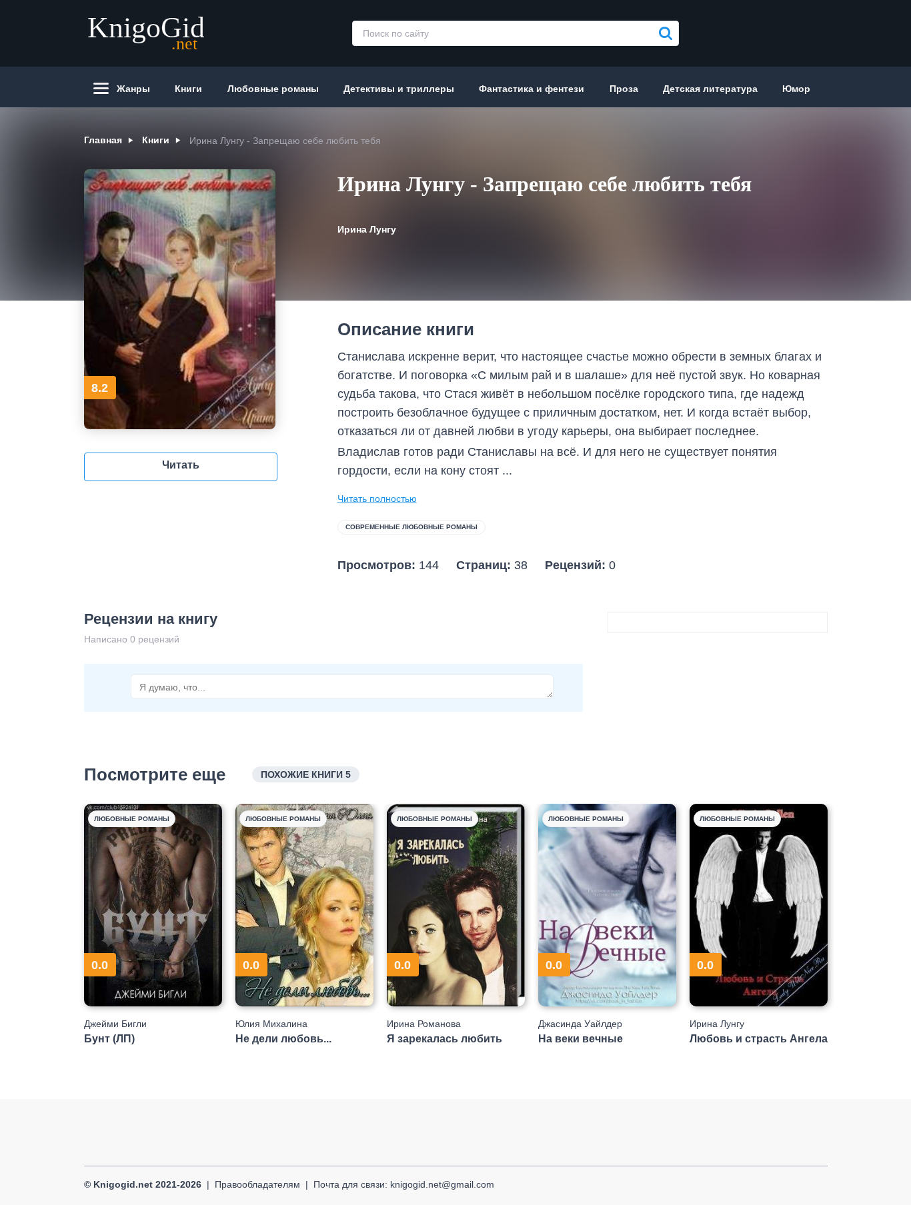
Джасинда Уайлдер (580, 1023)
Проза (624, 88)
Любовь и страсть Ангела (759, 1038)
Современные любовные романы (411, 527)
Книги (188, 88)
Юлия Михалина (271, 1023)
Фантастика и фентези (531, 88)
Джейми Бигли (115, 1023)
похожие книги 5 (306, 774)
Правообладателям (257, 1184)
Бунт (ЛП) (109, 1038)
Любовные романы (273, 88)
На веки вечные (580, 1038)
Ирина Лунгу (366, 229)
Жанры (133, 88)
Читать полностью (377, 498)
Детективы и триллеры (398, 88)
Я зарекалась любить (444, 1038)
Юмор (796, 88)
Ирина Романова (424, 1023)
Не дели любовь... (283, 1038)
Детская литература (710, 88)
